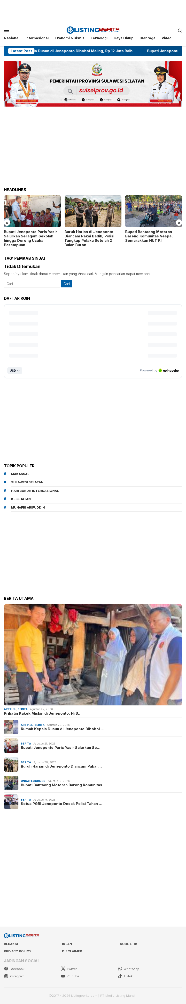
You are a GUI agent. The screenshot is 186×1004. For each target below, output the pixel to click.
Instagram (16, 976)
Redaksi (11, 944)
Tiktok (128, 976)
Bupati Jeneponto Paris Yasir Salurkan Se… (60, 747)
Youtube (73, 976)
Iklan (67, 944)
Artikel (10, 709)
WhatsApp (131, 969)
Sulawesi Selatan (27, 482)
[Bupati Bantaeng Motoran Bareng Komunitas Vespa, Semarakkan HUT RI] (153, 211)
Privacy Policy (17, 951)
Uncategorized (33, 781)
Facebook (16, 969)
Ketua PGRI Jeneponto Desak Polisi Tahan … (61, 804)
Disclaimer (72, 951)
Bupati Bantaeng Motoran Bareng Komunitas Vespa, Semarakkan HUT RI (149, 236)
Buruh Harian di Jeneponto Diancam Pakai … (61, 766)
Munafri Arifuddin (28, 507)
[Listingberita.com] (93, 30)
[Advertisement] (93, 11)
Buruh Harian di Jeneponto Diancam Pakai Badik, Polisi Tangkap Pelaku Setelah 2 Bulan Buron (89, 238)
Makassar (20, 474)
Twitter (72, 969)
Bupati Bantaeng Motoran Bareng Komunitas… (63, 785)
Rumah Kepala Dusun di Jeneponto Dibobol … (62, 729)
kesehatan (21, 499)
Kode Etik (129, 944)
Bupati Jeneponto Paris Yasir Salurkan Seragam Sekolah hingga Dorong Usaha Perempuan (30, 238)
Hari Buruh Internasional (35, 491)
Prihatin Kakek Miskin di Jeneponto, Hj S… (42, 713)
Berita (22, 709)
